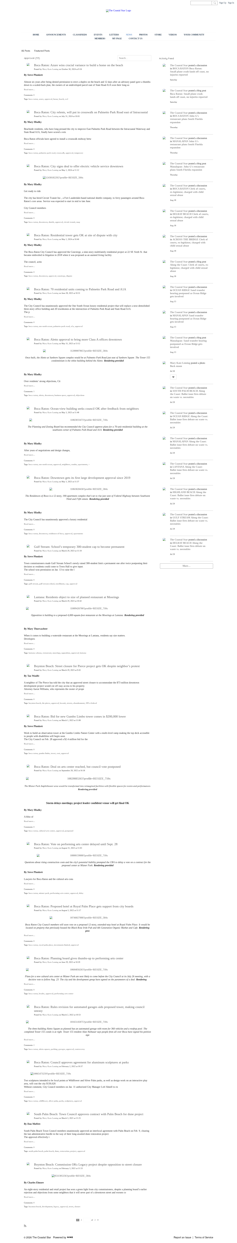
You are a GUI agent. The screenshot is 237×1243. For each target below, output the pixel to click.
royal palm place (46, 945)
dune (57, 1151)
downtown (43, 222)
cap (67, 584)
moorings (56, 653)
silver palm (53, 1101)
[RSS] (25, 1225)
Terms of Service (204, 1237)
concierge (61, 276)
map (78, 222)
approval (48, 99)
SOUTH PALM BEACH (185, 391)
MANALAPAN (180, 141)
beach (61, 99)
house (55, 99)
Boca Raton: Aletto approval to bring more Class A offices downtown (78, 339)
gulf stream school (46, 584)
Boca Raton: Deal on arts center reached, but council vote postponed (77, 766)
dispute (69, 276)
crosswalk (60, 153)
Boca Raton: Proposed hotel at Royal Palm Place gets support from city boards (83, 906)
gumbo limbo (44, 753)
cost (58, 753)
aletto (41, 395)
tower (53, 753)
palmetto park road (47, 153)
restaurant (47, 653)
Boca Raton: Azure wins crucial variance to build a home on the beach (78, 65)
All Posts (25, 50)
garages (61, 1049)
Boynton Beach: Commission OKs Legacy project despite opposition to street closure (88, 1164)
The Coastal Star (179, 65)
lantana (83, 653)
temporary (78, 153)
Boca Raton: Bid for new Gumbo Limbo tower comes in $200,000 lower (80, 716)
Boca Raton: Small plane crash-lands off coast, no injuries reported (189, 71)
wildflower (43, 1101)
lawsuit (63, 703)
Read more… (29, 90)
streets (69, 703)
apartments (82, 464)
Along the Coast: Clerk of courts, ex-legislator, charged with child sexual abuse (189, 268)
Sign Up (222, 3)
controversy (80, 1049)
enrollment (60, 584)
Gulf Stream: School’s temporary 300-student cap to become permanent (79, 546)
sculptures (69, 1101)
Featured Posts (42, 50)
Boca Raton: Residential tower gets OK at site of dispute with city (75, 235)
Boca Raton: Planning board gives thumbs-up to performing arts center (78, 958)
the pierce (46, 703)
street (71, 1207)
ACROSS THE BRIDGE (185, 239)
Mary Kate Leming (50, 69)
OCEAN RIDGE (181, 290)
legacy (56, 1207)
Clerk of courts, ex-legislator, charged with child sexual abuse (188, 191)
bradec (42, 994)
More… (187, 566)
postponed (69, 831)
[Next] (98, 1220)
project (73, 1151)
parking (54, 1049)
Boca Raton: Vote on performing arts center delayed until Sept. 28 (75, 844)
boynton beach (35, 703)
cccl (66, 99)
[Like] (173, 377)
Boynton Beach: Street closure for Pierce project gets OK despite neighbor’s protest (87, 666)
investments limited (62, 945)
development (47, 1207)
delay (81, 893)
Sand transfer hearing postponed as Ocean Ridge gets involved (188, 293)
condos (74, 464)
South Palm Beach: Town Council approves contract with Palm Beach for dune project (88, 1114)
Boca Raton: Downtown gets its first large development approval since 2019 (82, 477)
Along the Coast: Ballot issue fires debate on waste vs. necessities (188, 394)
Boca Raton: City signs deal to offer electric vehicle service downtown (78, 166)
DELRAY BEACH (182, 214)
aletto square (44, 1049)
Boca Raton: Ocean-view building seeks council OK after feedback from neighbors (86, 408)
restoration (64, 1151)
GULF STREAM (181, 517)
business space (60, 395)
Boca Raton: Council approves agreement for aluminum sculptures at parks (81, 1062)
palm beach (49, 1151)
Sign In (231, 3)
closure (77, 1207)
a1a (72, 326)
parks (61, 1101)
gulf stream (33, 584)
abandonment (79, 703)
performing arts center (59, 893)
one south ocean (45, 326)
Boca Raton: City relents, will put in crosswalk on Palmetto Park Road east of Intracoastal (91, 112)
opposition (65, 653)
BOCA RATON (181, 68)
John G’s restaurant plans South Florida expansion (186, 119)
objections (80, 395)
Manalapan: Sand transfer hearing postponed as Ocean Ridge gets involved (188, 343)
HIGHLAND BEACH (184, 492)
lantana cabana (35, 653)
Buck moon (176, 366)
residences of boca (56, 534)
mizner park (44, 893)
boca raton (33, 99)
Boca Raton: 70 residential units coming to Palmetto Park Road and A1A (80, 289)
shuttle (51, 222)
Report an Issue (182, 1237)
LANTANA (178, 467)
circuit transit (69, 222)
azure (41, 99)
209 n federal (91, 703)
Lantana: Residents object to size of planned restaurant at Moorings (76, 597)
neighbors (66, 464)
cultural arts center (47, 831)
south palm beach (36, 1151)
